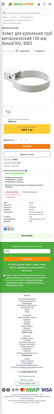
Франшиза (27, 328)
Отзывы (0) (10, 197)
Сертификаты (27, 349)
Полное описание (30, 192)
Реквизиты (27, 319)
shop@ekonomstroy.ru (27, 376)
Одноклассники (8, 390)
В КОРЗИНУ (27, 146)
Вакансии (27, 324)
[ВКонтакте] (5, 229)
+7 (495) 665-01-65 (28, 371)
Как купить (27, 336)
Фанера (27, 309)
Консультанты (27, 330)
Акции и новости (27, 326)
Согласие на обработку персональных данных (27, 367)
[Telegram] (12, 229)
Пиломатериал (27, 303)
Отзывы (27, 359)
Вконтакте (4, 390)
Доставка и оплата (27, 338)
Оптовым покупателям (27, 344)
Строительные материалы (27, 299)
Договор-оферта (27, 363)
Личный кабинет (39, 4)
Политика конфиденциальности (27, 365)
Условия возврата (27, 346)
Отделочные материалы (27, 301)
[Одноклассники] (8, 229)
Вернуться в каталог (10, 28)
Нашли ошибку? (27, 380)
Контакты (27, 322)
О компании (27, 315)
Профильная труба (27, 307)
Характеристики (12, 192)
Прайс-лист (27, 351)
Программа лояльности (27, 342)
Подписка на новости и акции (27, 353)
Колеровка (27, 340)
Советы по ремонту (27, 361)
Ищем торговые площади (27, 317)
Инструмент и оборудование (27, 305)
